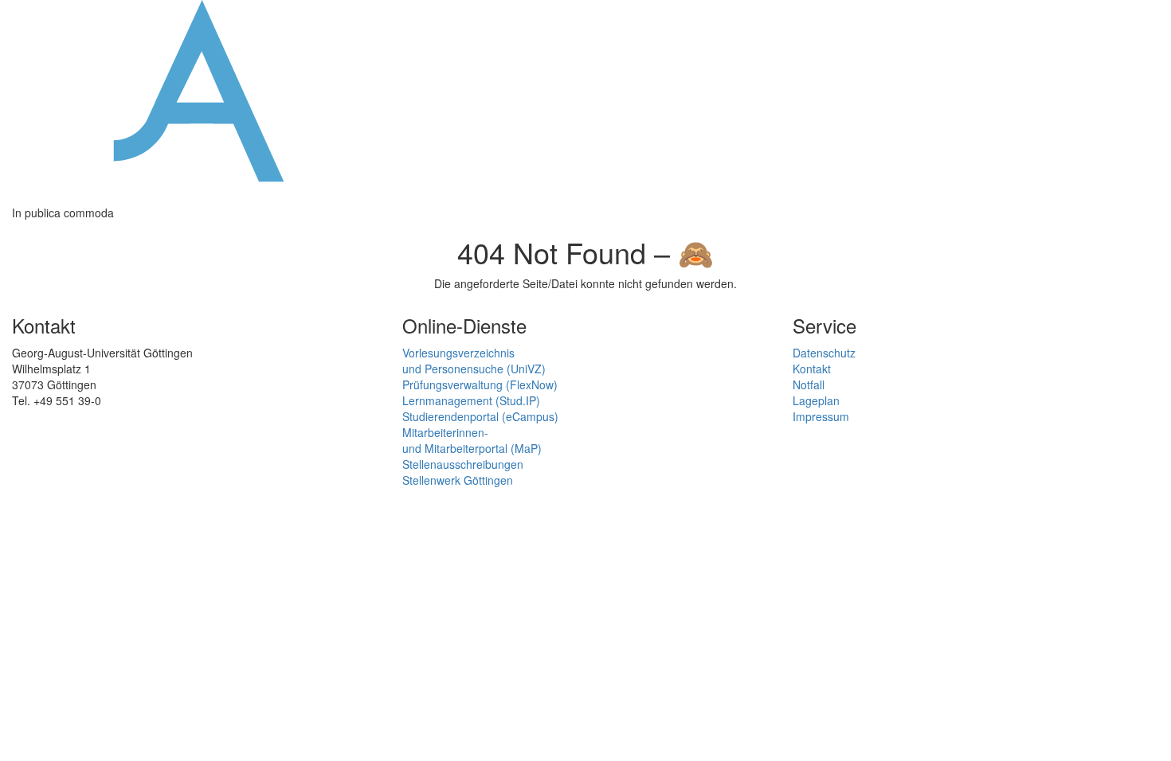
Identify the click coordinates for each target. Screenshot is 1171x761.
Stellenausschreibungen (462, 464)
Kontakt (812, 369)
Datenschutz (824, 353)
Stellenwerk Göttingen (457, 480)
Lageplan (816, 400)
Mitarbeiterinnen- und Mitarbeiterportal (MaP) (472, 440)
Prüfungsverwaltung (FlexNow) (480, 384)
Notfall (808, 384)
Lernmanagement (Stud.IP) (471, 400)
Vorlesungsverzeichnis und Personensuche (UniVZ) (474, 361)
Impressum (821, 416)
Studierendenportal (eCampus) (480, 416)
